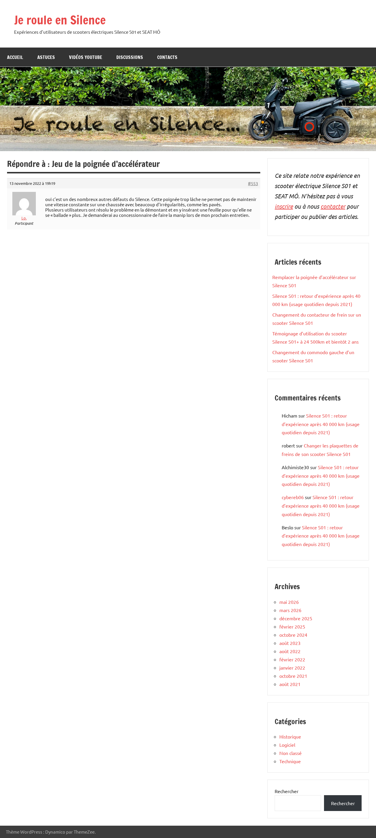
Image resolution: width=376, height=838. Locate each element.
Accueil (15, 57)
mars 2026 (290, 610)
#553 (253, 183)
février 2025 (292, 626)
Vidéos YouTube (85, 57)
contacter (332, 206)
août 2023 (290, 643)
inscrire (284, 206)
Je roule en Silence (60, 19)
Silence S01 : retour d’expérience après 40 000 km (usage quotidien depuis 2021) (321, 424)
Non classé (290, 753)
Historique (290, 736)
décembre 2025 (295, 618)
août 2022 (290, 651)
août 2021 (290, 684)
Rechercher (286, 791)
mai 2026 (289, 602)
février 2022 (292, 659)
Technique (290, 761)
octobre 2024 (293, 635)
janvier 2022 (292, 667)
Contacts (167, 57)
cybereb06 (293, 497)
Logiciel (287, 745)
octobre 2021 (293, 676)
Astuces (46, 57)
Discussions (129, 57)
